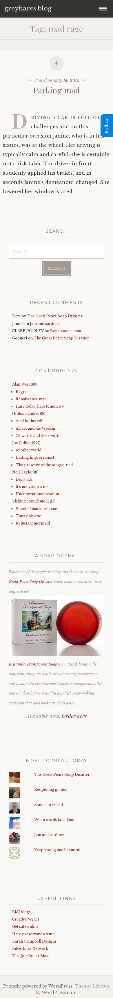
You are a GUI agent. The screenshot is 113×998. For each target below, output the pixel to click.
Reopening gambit (51, 789)
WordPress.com (59, 992)
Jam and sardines (45, 323)
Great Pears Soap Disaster (31, 581)
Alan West (21, 384)
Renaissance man (65, 331)
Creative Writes (25, 919)
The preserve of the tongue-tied (44, 465)
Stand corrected (48, 804)
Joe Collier (21, 443)
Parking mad (56, 90)
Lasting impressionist (35, 457)
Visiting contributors (30, 501)
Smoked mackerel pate (36, 509)
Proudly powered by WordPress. (38, 986)
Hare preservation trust (33, 934)
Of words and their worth (38, 435)
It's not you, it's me (32, 486)
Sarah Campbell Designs (34, 941)
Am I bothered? (29, 421)
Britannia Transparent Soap (33, 664)
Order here (74, 716)
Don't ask (24, 479)
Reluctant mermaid (33, 523)
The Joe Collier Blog (30, 956)
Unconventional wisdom (37, 494)
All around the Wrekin (35, 428)
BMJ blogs (21, 912)
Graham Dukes (25, 413)
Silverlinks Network (30, 948)
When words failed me (54, 820)
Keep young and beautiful (57, 850)
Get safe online (25, 926)
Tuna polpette (28, 516)
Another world (28, 450)
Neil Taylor (22, 472)
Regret (22, 392)
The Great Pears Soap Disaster (55, 316)
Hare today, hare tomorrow (40, 406)
